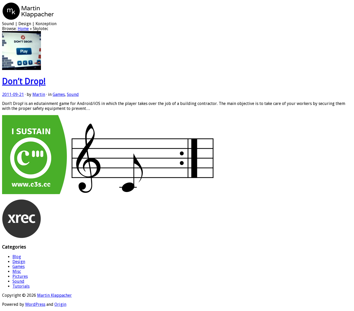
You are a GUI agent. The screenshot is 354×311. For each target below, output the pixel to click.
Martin (38, 94)
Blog (16, 256)
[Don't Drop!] (21, 68)
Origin (60, 304)
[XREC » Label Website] (21, 236)
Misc (16, 271)
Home (23, 28)
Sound (73, 94)
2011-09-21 (13, 94)
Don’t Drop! (24, 81)
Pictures (20, 276)
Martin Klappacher (54, 295)
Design (18, 261)
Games (59, 94)
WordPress (35, 304)
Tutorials (21, 286)
